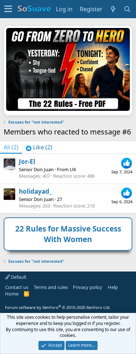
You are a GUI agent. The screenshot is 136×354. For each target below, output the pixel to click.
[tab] (39, 147)
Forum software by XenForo (58, 307)
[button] (8, 9)
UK (73, 169)
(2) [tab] (11, 147)
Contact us (16, 287)
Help (113, 287)
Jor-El (27, 161)
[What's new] (113, 9)
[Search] (127, 9)
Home (11, 293)
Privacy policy (87, 287)
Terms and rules (51, 287)
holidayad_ (35, 191)
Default (18, 277)
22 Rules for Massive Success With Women (68, 234)
